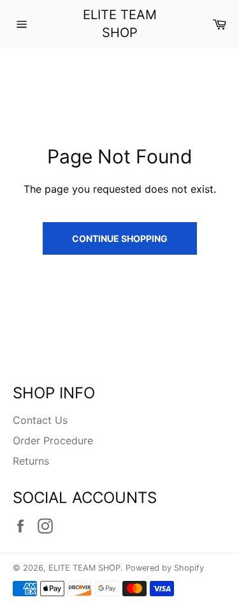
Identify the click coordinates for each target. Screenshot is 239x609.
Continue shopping (120, 238)
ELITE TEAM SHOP (120, 23)
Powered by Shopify (165, 568)
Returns (31, 461)
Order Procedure (53, 440)
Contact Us (40, 420)
